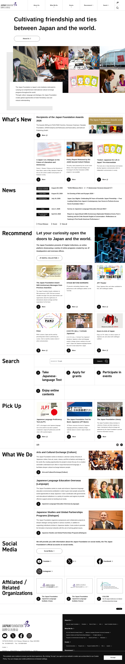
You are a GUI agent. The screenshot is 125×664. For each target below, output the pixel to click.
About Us (68, 620)
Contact (4, 647)
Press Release (43, 224)
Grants (67, 642)
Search (99, 361)
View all (64, 224)
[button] (36, 5)
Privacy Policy (14, 651)
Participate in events (112, 374)
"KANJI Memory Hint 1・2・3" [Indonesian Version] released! (88, 188)
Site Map (35, 651)
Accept (112, 657)
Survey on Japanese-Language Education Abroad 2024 (86, 209)
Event (55, 224)
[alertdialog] (62, 657)
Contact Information (25, 651)
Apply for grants (78, 374)
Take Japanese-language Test (52, 376)
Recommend (69, 650)
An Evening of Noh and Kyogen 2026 (80, 193)
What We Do (69, 628)
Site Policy (4, 651)
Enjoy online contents (50, 392)
